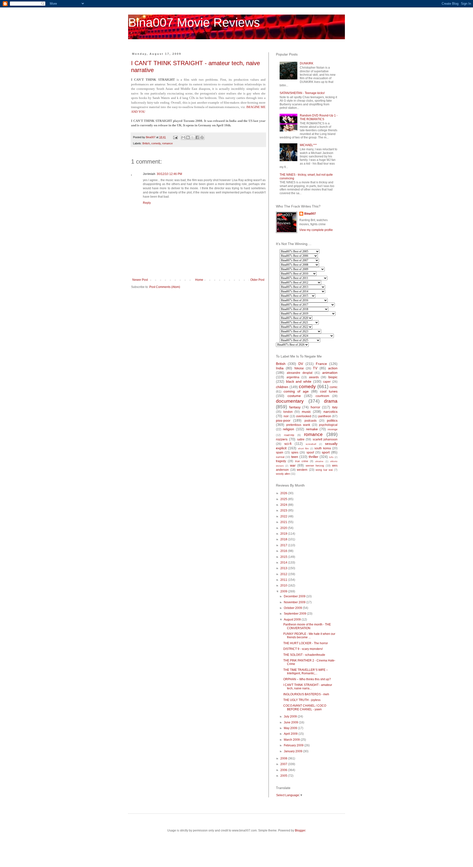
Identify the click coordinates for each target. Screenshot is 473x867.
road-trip (289, 435)
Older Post (257, 280)
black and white (298, 381)
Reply (147, 203)
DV (300, 364)
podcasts (310, 420)
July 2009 (291, 716)
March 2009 (292, 739)
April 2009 (291, 733)
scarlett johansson (325, 439)
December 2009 (295, 596)
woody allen (283, 473)
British (146, 143)
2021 (284, 522)
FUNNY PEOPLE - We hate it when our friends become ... (309, 635)
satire (300, 439)
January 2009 (293, 751)
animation (330, 373)
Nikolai (299, 368)
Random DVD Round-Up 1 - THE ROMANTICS (319, 117)
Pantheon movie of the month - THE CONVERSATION (307, 626)
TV (315, 368)
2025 (284, 499)
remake (312, 429)
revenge (333, 429)
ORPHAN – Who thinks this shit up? (307, 679)
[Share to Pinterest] (202, 137)
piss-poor (283, 420)
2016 (284, 551)
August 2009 (293, 619)
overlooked (303, 416)
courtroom (322, 396)
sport (326, 452)
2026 (284, 493)
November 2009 (295, 602)
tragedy (281, 461)
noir (286, 416)
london (288, 412)
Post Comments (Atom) (164, 287)
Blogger (300, 830)
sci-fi (287, 444)
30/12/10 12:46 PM (169, 174)
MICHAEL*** (308, 145)
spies (294, 452)
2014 (284, 562)
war (293, 465)
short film (303, 448)
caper (327, 381)
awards (314, 377)
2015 (284, 557)
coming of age (296, 391)
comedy (156, 143)
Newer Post (140, 280)
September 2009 (295, 613)
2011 (284, 580)
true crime (301, 461)
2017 (284, 545)
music (306, 412)
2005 (284, 775)
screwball (311, 444)
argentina (293, 377)
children (282, 387)
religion (288, 429)
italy (335, 407)
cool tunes (329, 391)
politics (332, 420)
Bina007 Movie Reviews (194, 22)
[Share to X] (192, 137)
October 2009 (293, 608)
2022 (284, 516)
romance (167, 143)
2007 (284, 764)
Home (199, 280)
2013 (284, 568)
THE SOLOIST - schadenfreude (304, 655)
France (321, 364)
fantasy (295, 407)
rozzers (281, 439)
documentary (290, 401)
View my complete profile (316, 230)
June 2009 (291, 722)
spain (279, 452)
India (280, 368)
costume (294, 396)
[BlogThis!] (188, 137)
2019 (284, 533)
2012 (284, 574)
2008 (284, 758)
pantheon (324, 416)
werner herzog (315, 465)
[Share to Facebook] (197, 137)
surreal (280, 456)
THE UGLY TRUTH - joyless (302, 700)
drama (331, 401)
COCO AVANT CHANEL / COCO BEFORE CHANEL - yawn (304, 707)
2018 (284, 539)
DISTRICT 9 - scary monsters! (303, 649)
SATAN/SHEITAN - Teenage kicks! (302, 93)
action (333, 368)
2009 (284, 591)
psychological (328, 425)
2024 (284, 505)
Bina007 (310, 213)
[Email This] (183, 137)
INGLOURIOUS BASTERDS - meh (306, 694)
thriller (313, 457)
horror (315, 407)
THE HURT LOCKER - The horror (305, 643)
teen (294, 457)
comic (334, 387)
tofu (331, 457)
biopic (333, 377)
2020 (284, 528)
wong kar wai (324, 469)
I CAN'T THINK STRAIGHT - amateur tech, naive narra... (307, 686)
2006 (284, 770)
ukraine (319, 461)
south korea (322, 448)
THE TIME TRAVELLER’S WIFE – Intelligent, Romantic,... (305, 671)
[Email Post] (175, 137)
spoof (310, 452)
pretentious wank (298, 425)
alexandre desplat (299, 373)
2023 (284, 510)
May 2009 (291, 728)
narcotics (330, 412)
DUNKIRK (306, 63)
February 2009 (294, 745)
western (302, 469)
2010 (284, 585)
